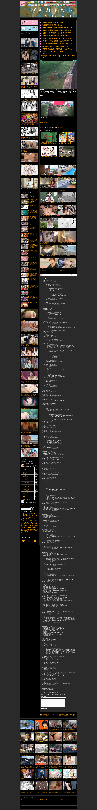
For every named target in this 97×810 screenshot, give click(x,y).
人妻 (24, 523)
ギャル (24, 517)
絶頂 (31, 529)
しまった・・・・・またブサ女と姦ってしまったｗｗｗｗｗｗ (53, 51)
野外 (23, 531)
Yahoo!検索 (25, 472)
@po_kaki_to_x (60, 127)
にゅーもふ (25, 475)
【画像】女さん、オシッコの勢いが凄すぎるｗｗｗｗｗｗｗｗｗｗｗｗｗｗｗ (56, 30)
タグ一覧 (61, 799)
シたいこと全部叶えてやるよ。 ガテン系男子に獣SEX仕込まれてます (55, 46)
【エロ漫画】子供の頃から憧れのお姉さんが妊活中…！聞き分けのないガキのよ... (57, 38)
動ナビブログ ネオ (26, 489)
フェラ (28, 520)
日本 (33, 525)
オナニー (30, 515)
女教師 (23, 525)
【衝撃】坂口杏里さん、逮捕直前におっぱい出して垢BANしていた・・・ (56, 35)
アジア (31, 514)
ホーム (22, 799)
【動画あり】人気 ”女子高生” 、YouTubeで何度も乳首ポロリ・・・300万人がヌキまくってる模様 (67, 715)
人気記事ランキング (43, 799)
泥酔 (22, 527)
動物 (75, 60)
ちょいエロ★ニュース (26, 480)
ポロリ (32, 520)
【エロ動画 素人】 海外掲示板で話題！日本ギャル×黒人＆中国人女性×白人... (56, 32)
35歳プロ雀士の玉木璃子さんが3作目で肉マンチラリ (52, 24)
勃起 (26, 523)
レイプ (24, 522)
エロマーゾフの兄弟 (26, 486)
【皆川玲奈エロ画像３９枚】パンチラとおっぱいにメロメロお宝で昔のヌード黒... (57, 40)
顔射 (32, 531)
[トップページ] (22, 3)
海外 (29, 527)
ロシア (28, 522)
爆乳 (36, 527)
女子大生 (35, 524)
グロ (40, 60)
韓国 (29, 531)
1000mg (24, 483)
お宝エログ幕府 (25, 490)
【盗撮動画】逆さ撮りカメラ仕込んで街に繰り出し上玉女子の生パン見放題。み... (57, 27)
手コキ (30, 525)
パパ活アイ (25, 497)
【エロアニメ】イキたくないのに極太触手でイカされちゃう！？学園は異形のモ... (57, 43)
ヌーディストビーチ (29, 519)
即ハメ (30, 523)
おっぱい (26, 514)
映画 (36, 525)
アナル (35, 514)
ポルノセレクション (26, 485)
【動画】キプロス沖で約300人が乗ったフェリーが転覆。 (52, 33)
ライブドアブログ (26, 492)
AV (22, 514)
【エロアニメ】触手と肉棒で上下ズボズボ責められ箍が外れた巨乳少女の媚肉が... (57, 49)
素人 (28, 529)
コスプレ (29, 517)
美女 (33, 529)
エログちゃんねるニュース (27, 495)
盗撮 (25, 529)
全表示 (22, 504)
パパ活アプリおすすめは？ (27, 499)
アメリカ (24, 515)
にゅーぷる (25, 479)
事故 (73, 60)
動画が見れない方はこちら (45, 122)
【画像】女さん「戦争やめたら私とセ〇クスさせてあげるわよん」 (54, 22)
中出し (33, 522)
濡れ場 (33, 527)
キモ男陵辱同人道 (26, 482)
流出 (25, 527)
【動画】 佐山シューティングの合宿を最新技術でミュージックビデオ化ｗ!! (56, 48)
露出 (26, 531)
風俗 (35, 531)
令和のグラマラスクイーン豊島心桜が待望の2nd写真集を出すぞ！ (54, 41)
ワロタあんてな (25, 476)
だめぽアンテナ (25, 473)
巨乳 (26, 525)
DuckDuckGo (25, 493)
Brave (24, 496)
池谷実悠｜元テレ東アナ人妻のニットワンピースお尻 (52, 25)
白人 (22, 529)
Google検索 (25, 470)
